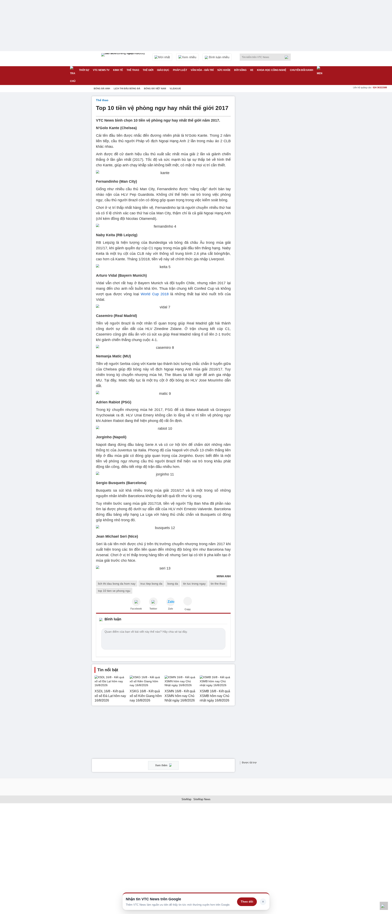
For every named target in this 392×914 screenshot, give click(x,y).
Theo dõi (247, 901)
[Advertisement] (269, 157)
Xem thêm (161, 765)
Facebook (136, 608)
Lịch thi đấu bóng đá (127, 88)
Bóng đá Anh (102, 88)
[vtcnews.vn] (136, 601)
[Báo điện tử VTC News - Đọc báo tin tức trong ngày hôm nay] (123, 58)
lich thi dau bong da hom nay (116, 583)
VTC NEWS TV (101, 70)
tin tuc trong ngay (194, 583)
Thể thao (133, 70)
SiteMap (186, 799)
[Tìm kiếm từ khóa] (288, 57)
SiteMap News (201, 799)
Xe (251, 70)
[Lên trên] (384, 906)
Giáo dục (163, 70)
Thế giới (148, 70)
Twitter (153, 608)
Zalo (170, 608)
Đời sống (240, 70)
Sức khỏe (224, 70)
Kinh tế (118, 70)
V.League (175, 88)
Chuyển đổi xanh (301, 70)
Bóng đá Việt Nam (155, 88)
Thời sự (84, 70)
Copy (188, 609)
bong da (172, 583)
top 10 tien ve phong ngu (114, 590)
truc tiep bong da (151, 583)
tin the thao (218, 583)
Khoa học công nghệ (271, 70)
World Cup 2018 (155, 294)
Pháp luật (180, 70)
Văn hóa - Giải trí (202, 70)
